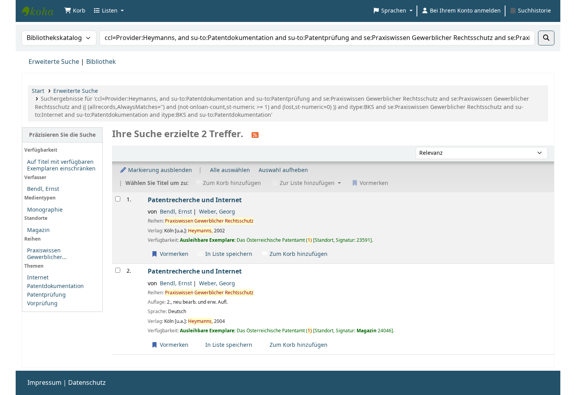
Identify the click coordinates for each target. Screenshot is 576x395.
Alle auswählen (230, 170)
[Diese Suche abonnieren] (255, 134)
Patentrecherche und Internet (195, 200)
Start (38, 91)
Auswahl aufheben (283, 170)
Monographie (45, 210)
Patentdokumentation (55, 286)
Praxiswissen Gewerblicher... (47, 253)
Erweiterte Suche (54, 62)
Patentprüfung (46, 295)
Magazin (38, 230)
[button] (75, 11)
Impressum (44, 383)
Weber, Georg (217, 212)
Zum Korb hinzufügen (298, 254)
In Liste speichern (228, 254)
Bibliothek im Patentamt (41, 11)
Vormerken (173, 254)
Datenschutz (87, 383)
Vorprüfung (42, 303)
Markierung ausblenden (159, 170)
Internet (38, 278)
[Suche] (546, 38)
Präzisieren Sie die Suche (62, 135)
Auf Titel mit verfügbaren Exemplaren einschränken (61, 165)
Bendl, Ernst (43, 189)
